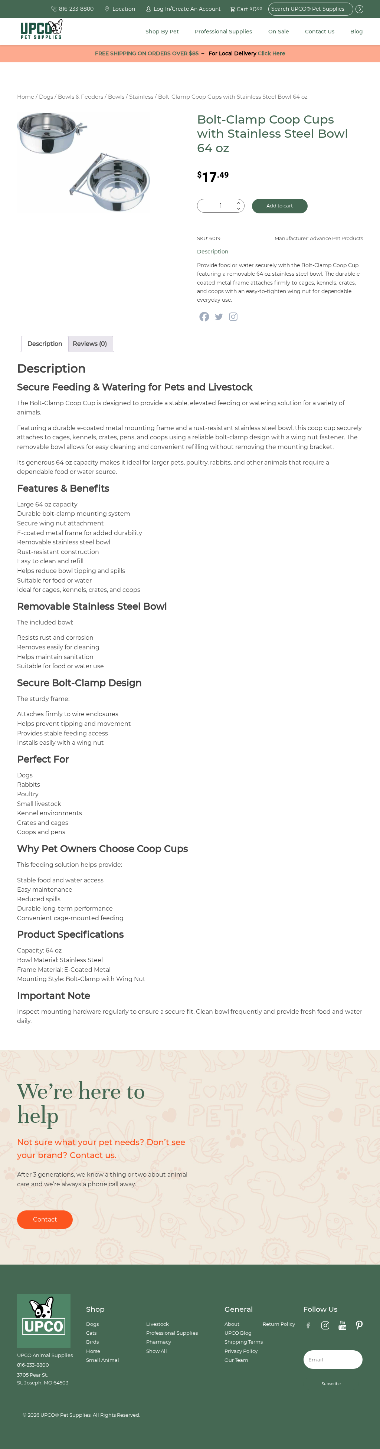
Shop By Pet (162, 31)
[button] (242, 9)
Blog (356, 31)
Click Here (271, 53)
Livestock (157, 1324)
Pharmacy (158, 1342)
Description (44, 343)
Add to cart (279, 206)
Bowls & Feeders (80, 97)
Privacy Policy (241, 1351)
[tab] (45, 344)
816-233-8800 (33, 1365)
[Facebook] (204, 316)
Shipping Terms (244, 1342)
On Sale (278, 31)
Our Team (236, 1360)
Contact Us (319, 31)
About (232, 1324)
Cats (91, 1333)
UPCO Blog (238, 1333)
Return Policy (279, 1324)
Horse (93, 1351)
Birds (92, 1342)
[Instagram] (233, 316)
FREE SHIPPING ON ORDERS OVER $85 (147, 53)
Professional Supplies (223, 31)
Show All (156, 1351)
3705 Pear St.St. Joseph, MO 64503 (42, 1378)
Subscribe (331, 1383)
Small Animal (102, 1360)
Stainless (141, 97)
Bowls (116, 97)
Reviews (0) (90, 343)
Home (25, 97)
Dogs (46, 97)
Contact (45, 1219)
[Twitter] (218, 316)
